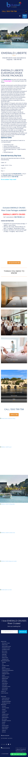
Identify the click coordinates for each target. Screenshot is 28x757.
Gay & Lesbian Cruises (6, 646)
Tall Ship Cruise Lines (6, 703)
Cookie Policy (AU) (4, 693)
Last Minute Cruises (6, 649)
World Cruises (4, 689)
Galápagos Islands (5, 673)
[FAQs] (14, 402)
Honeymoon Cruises (6, 647)
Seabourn (4, 730)
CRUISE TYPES (3, 641)
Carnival (3, 712)
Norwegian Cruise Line (6, 720)
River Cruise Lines (5, 699)
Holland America (5, 717)
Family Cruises (5, 644)
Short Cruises (4, 652)
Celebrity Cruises (5, 714)
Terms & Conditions (19, 750)
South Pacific (4, 685)
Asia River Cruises (5, 665)
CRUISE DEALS (3, 704)
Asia (3, 664)
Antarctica (4, 662)
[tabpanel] (14, 35)
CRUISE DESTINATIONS (5, 660)
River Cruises (4, 651)
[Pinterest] (23, 11)
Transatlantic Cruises (6, 686)
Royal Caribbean (5, 727)
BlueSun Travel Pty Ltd (21, 749)
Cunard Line (4, 711)
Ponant (3, 723)
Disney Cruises (5, 715)
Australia (3, 667)
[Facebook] (19, 11)
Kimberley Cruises (5, 676)
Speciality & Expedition (6, 701)
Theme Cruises (5, 657)
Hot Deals (4, 706)
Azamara (4, 709)
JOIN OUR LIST (22, 631)
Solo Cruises (4, 656)
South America (5, 683)
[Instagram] (21, 11)
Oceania (3, 722)
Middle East (4, 680)
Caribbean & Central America (7, 670)
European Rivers (5, 672)
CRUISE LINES (3, 696)
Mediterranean (5, 678)
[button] (18, 754)
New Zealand (4, 681)
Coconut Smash (5, 753)
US (24, 16)
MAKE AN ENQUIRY (5, 735)
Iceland (3, 675)
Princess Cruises (5, 725)
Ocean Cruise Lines (6, 698)
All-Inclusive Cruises (6, 643)
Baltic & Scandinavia (6, 668)
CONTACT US (3, 691)
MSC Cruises (4, 719)
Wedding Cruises (5, 659)
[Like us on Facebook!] (6, 744)
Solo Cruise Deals (5, 707)
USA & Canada (5, 688)
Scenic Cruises (5, 728)
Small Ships (4, 654)
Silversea (4, 731)
